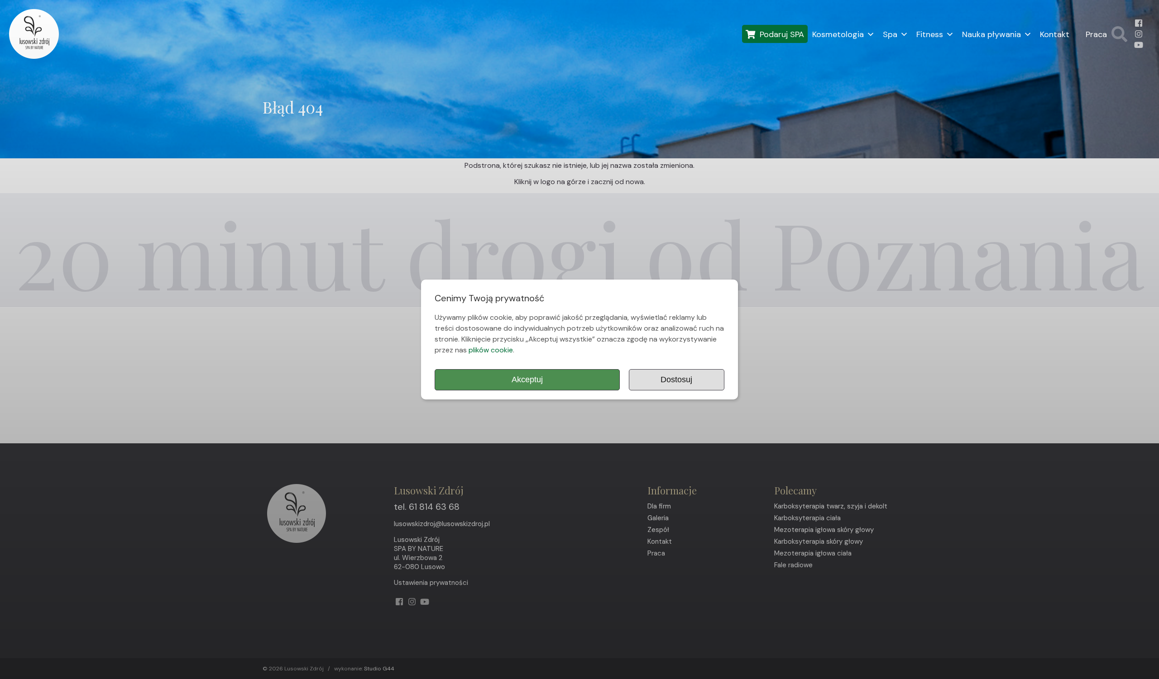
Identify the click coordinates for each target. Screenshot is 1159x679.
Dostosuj (676, 379)
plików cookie (491, 350)
